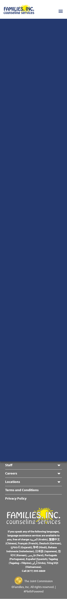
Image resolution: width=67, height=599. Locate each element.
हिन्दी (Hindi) (40, 547)
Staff (8, 465)
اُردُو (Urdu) (39, 563)
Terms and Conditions (22, 490)
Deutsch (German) (50, 543)
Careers (11, 473)
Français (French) (28, 543)
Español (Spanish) (36, 559)
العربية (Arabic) (39, 539)
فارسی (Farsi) (35, 555)
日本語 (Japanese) (46, 551)
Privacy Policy (15, 498)
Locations (12, 481)
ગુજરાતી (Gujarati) (21, 547)
